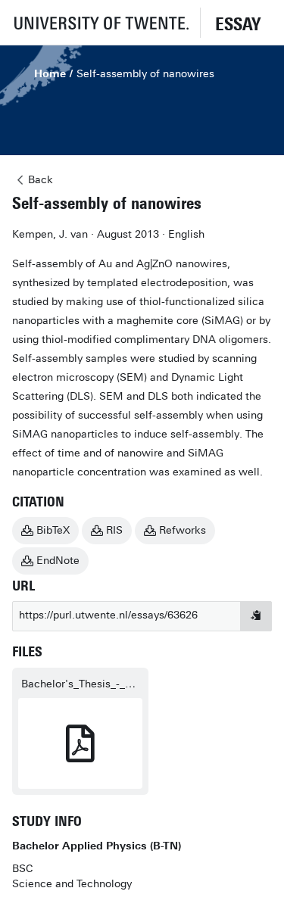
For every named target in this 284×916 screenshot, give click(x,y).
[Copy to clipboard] (256, 616)
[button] (100, 22)
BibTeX (53, 530)
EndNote (58, 560)
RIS (114, 530)
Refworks (182, 530)
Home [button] (50, 73)
